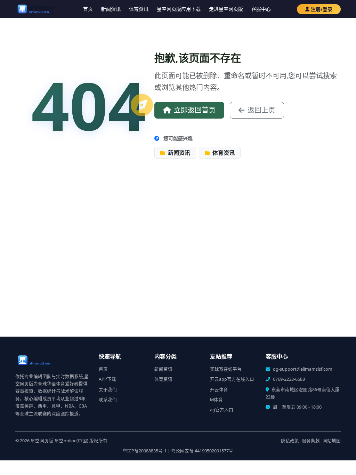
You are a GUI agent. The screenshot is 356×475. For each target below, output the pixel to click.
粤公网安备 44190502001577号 (202, 451)
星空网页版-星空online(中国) (59, 441)
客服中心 (261, 9)
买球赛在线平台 (226, 369)
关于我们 (108, 390)
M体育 (216, 400)
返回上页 (261, 110)
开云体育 (219, 390)
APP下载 (107, 379)
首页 (88, 9)
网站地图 (332, 441)
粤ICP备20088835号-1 (145, 451)
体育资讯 (138, 9)
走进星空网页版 (226, 9)
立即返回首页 (195, 110)
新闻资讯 (111, 9)
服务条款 (311, 441)
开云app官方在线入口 (232, 379)
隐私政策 (290, 441)
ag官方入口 (221, 410)
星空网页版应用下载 (179, 9)
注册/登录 (321, 9)
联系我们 (108, 400)
